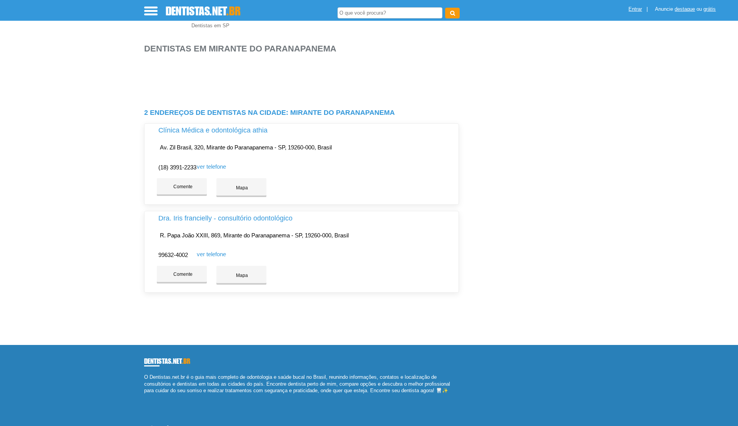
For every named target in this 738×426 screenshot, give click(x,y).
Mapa (241, 188)
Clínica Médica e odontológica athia (213, 130)
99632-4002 (173, 255)
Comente (182, 186)
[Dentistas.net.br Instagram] (153, 397)
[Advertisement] (305, 78)
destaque (685, 9)
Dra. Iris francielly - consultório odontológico (225, 218)
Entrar (635, 9)
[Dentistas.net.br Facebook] (146, 397)
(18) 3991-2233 (177, 167)
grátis (709, 9)
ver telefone (211, 166)
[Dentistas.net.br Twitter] (149, 397)
